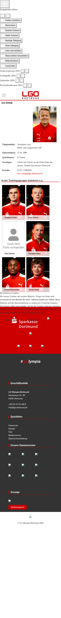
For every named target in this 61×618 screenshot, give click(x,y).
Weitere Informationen (25, 325)
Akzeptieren (11, 320)
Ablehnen (33, 320)
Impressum (41, 325)
